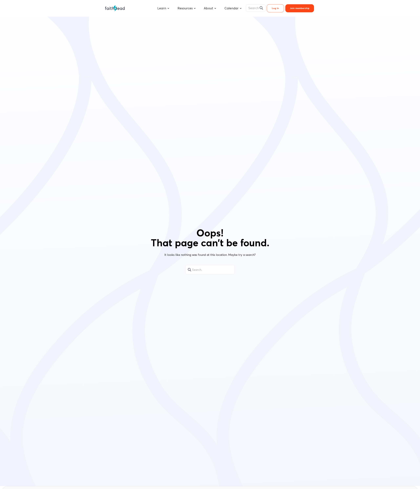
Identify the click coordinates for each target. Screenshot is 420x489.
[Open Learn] (168, 8)
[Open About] (215, 8)
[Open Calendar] (241, 8)
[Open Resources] (195, 8)
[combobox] (255, 8)
